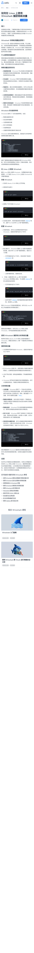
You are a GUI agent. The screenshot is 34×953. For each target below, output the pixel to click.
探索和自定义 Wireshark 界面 (11, 483)
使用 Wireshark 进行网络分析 (11, 488)
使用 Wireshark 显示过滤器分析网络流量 (14, 480)
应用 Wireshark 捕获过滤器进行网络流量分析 (16, 478)
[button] (20, 3)
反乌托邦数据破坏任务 (9, 498)
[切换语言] (20, 3)
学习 (2, 8)
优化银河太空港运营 (9, 496)
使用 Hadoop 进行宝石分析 (10, 501)
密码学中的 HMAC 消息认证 (11, 493)
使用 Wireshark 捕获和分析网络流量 (13, 485)
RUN (26, 154)
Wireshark (14, 8)
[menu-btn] (31, 3)
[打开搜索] (16, 3)
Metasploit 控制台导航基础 (11, 491)
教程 (7, 8)
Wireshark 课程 (19, 510)
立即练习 (24, 20)
